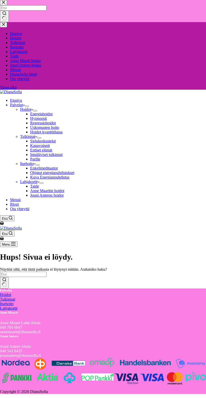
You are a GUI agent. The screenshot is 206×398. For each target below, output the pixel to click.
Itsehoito (27, 163)
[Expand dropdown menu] (27, 106)
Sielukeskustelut (43, 141)
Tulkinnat (27, 136)
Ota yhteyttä (19, 209)
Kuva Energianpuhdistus (49, 177)
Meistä (15, 200)
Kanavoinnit (40, 145)
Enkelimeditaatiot (44, 168)
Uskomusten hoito (44, 127)
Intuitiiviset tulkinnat (46, 154)
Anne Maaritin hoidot (47, 191)
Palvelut (16, 105)
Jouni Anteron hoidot (47, 195)
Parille (35, 159)
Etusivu (16, 100)
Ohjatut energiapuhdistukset (52, 172)
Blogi (14, 204)
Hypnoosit (38, 118)
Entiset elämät (41, 150)
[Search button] (4, 283)
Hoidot (25, 109)
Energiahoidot (41, 114)
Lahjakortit (28, 182)
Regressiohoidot (43, 123)
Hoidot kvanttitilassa (46, 132)
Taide (34, 186)
